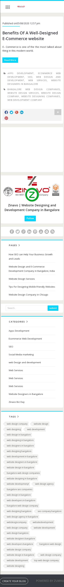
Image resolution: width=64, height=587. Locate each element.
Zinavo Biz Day (17, 401)
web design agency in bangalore (22, 516)
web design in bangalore (19, 434)
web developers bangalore (20, 544)
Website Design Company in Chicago (28, 294)
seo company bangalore (49, 511)
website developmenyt (18, 483)
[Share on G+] (16, 112)
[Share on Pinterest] (6, 118)
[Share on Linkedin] (21, 112)
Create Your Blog (14, 581)
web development (36, 429)
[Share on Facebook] (6, 112)
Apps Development (21, 73)
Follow (30, 218)
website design (41, 423)
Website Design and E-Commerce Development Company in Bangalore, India (32, 268)
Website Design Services (23, 92)
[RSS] (52, 231)
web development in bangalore (22, 456)
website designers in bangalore (22, 462)
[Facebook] (12, 231)
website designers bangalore (21, 538)
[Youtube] (41, 231)
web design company (17, 423)
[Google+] (23, 231)
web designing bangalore (19, 451)
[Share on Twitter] (11, 112)
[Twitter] (17, 231)
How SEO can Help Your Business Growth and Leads (31, 256)
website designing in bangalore (22, 478)
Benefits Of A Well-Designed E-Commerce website (30, 35)
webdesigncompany (16, 522)
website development (44, 527)
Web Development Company (25, 100)
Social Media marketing (21, 354)
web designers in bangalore (20, 445)
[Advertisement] (32, 149)
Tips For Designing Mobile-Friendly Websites (32, 286)
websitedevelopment (43, 522)
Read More (10, 60)
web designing (14, 429)
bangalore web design (50, 544)
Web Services (37, 80)
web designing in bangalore (20, 440)
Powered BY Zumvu (50, 581)
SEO (30, 77)
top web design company (46, 560)
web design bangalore (18, 533)
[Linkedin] (29, 231)
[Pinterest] (35, 231)
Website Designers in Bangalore (26, 394)
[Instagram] (46, 231)
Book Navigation (8, 7)
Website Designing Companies (40, 96)
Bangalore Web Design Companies (34, 89)
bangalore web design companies (23, 473)
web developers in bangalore (21, 500)
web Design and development (25, 362)
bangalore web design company (22, 505)
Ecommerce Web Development (25, 338)
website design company (19, 549)
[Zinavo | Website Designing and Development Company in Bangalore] (21, 7)
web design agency (44, 483)
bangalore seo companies (19, 489)
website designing (15, 565)
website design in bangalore (20, 467)
